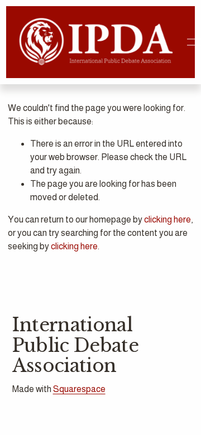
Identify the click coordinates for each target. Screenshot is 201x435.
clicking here (167, 219)
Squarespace (79, 389)
